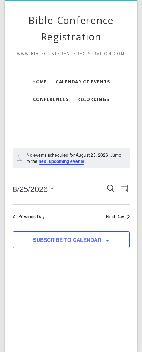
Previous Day (31, 216)
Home (39, 82)
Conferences (50, 99)
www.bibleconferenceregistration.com (71, 336)
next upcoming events (61, 161)
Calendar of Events (83, 82)
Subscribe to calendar (67, 239)
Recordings (93, 99)
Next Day (115, 216)
